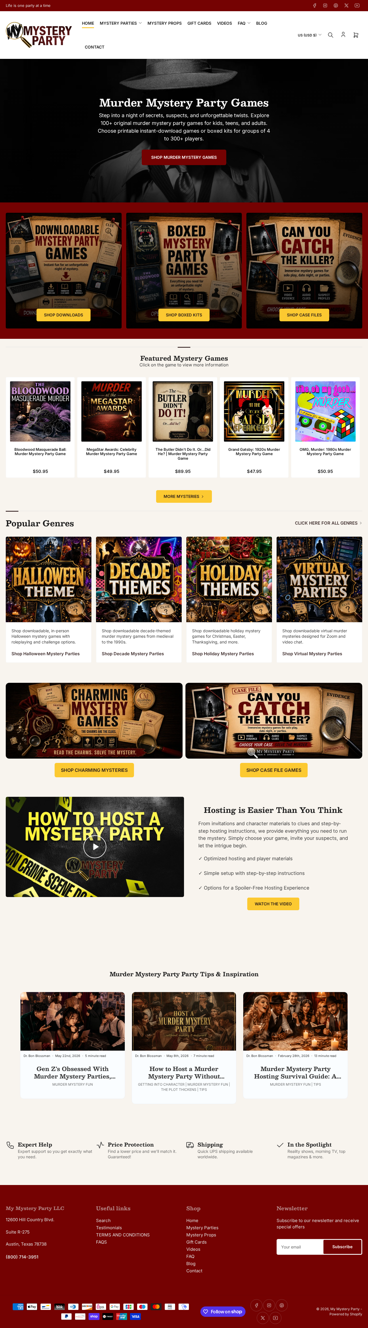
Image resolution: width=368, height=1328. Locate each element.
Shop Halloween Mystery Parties (46, 653)
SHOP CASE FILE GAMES (273, 770)
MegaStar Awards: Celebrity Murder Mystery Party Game (111, 451)
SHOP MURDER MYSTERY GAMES (184, 157)
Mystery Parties (118, 23)
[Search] (330, 35)
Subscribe (342, 1246)
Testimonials (109, 1227)
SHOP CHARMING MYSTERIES (94, 770)
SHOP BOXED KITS (184, 314)
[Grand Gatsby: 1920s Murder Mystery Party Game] (254, 411)
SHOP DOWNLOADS (63, 314)
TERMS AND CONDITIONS (123, 1235)
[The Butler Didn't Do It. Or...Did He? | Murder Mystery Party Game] (183, 411)
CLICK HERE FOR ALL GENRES (326, 523)
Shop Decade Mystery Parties (133, 653)
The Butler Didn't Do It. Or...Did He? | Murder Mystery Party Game (183, 454)
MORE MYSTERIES (181, 496)
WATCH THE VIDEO (273, 903)
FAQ (242, 23)
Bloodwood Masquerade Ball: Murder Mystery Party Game (40, 451)
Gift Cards (199, 23)
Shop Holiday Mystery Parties (223, 653)
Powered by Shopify (345, 1314)
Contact (94, 47)
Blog (261, 23)
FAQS (101, 1242)
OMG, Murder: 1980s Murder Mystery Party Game (325, 451)
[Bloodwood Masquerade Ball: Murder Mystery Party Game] (40, 411)
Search (103, 1220)
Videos (224, 23)
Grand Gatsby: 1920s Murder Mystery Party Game (254, 451)
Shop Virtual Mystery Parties (312, 653)
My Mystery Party (345, 1309)
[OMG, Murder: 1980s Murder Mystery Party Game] (325, 411)
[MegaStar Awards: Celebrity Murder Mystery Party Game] (111, 411)
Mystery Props (164, 23)
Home (88, 23)
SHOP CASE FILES (304, 314)
